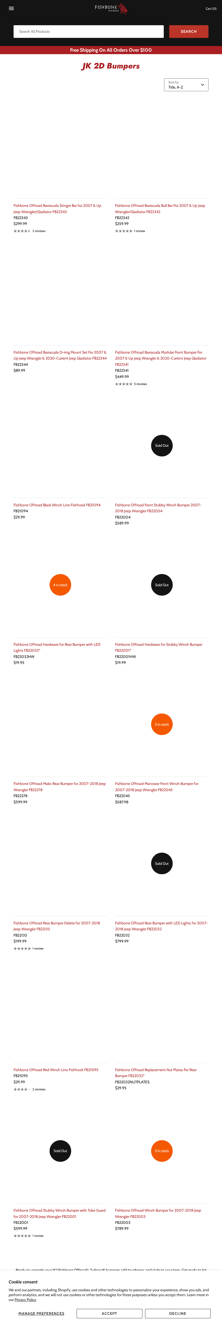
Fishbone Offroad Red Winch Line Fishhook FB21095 (56, 1069)
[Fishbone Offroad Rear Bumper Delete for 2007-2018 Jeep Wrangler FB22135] (60, 863)
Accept (109, 1313)
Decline (177, 1313)
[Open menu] (11, 8)
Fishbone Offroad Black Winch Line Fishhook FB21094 (57, 505)
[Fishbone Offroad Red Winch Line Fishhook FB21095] (60, 1010)
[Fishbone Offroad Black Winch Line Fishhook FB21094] (60, 445)
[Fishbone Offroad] (111, 8)
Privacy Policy (25, 1299)
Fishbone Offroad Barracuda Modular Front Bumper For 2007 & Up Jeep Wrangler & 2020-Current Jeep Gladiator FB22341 (160, 358)
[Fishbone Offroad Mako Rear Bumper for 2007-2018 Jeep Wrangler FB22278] (60, 724)
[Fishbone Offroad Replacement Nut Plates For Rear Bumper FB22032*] (161, 1010)
